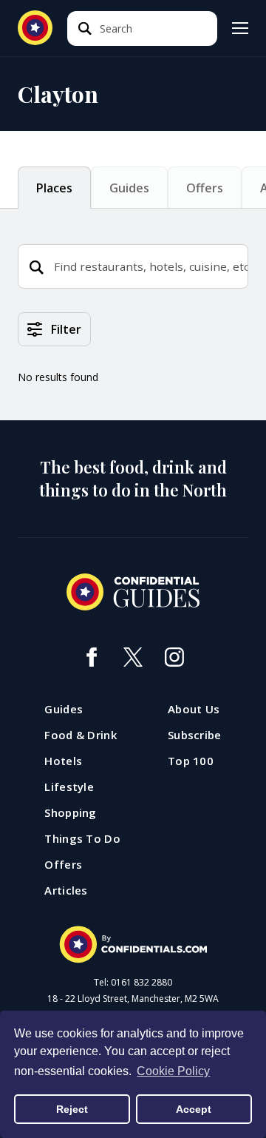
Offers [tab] (204, 188)
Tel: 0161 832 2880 (133, 982)
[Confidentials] (133, 945)
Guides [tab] (129, 188)
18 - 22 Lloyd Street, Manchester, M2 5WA (133, 998)
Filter (66, 329)
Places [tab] (54, 188)
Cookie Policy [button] (173, 1071)
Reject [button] (72, 1109)
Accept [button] (193, 1109)
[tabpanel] (133, 366)
